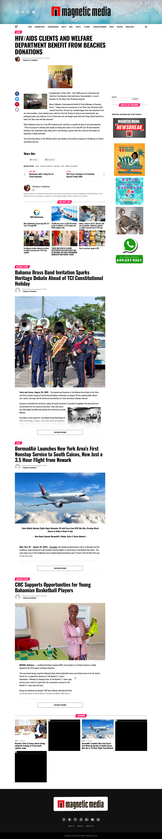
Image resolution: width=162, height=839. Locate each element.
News (71, 27)
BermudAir (53, 546)
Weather (120, 27)
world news (130, 27)
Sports (78, 27)
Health (63, 27)
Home (30, 27)
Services (80, 826)
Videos (111, 27)
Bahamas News (40, 27)
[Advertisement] (125, 79)
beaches (57, 166)
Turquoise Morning (99, 27)
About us (71, 826)
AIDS (37, 166)
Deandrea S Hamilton (30, 60)
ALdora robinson (47, 166)
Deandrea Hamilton (29, 291)
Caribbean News (53, 27)
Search (114, 97)
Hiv (63, 166)
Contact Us (90, 826)
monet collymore (71, 166)
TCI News (87, 27)
